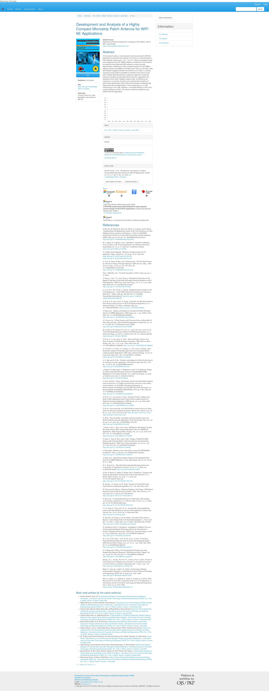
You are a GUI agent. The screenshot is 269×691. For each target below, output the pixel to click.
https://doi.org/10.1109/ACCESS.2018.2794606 (118, 405)
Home (80, 16)
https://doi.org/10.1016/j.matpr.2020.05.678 (117, 256)
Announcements (29, 9)
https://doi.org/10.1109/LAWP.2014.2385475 (117, 556)
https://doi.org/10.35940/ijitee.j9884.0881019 (118, 587)
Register (257, 4)
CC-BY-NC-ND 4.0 (110, 158)
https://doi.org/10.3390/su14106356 (115, 249)
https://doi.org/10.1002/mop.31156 (138, 413)
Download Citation (131, 181)
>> (95, 664)
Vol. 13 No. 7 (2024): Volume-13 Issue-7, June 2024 (110, 16)
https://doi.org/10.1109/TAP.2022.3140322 (117, 287)
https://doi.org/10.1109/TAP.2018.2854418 (117, 535)
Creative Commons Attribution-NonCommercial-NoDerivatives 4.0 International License (124, 154)
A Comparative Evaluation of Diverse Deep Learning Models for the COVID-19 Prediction (116, 652)
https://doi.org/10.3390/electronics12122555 (117, 326)
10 (92, 664)
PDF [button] (87, 75)
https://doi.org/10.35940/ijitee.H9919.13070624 (88, 88)
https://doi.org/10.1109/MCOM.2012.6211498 (118, 270)
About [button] (40, 9)
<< (77, 664)
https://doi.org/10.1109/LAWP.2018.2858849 (138, 345)
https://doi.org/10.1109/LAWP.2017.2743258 (117, 436)
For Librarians (164, 43)
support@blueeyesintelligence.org (91, 682)
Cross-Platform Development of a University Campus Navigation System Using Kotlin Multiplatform (116, 637)
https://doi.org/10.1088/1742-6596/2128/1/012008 (119, 524)
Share (105, 188)
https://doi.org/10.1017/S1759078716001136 (118, 481)
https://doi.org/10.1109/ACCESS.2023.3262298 (118, 317)
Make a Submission (165, 17)
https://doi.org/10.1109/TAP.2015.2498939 (117, 447)
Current (9, 9)
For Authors (163, 38)
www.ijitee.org (85, 684)
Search (260, 9)
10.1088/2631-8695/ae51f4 (112, 213)
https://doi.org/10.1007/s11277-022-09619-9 (117, 496)
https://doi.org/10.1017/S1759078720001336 (118, 505)
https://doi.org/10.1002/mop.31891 (114, 514)
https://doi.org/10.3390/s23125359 (128, 469)
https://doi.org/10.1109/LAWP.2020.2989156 (117, 547)
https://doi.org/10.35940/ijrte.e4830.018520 (117, 575)
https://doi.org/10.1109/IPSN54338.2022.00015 (118, 239)
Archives (18, 9)
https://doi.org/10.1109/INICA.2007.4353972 (117, 455)
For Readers (163, 34)
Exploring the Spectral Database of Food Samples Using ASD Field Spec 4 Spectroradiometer (115, 646)
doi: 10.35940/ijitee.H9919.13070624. (117, 176)
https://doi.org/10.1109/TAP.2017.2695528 (117, 357)
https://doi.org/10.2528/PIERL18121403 (116, 424)
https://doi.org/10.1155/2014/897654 (115, 336)
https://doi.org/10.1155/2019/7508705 (115, 378)
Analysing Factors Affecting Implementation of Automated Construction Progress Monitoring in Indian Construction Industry (113, 622)
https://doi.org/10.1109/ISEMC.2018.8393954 (118, 394)
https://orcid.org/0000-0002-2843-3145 (116, 46)
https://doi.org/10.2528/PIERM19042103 (116, 366)
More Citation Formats (113, 181)
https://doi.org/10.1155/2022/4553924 (131, 308)
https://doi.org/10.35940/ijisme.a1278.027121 (118, 566)
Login (265, 4)
